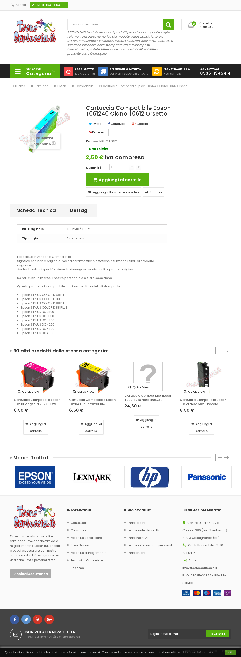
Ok (230, 652)
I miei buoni (136, 553)
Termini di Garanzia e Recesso (87, 564)
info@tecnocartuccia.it (199, 568)
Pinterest (99, 132)
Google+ (143, 123)
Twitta (96, 123)
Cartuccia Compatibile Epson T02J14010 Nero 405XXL (148, 398)
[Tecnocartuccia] (35, 30)
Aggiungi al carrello (38, 427)
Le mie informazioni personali (150, 545)
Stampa (156, 192)
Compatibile (84, 86)
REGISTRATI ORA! (49, 5)
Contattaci (79, 522)
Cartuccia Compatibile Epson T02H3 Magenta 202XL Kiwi (37, 402)
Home (20, 86)
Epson (61, 86)
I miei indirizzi (138, 538)
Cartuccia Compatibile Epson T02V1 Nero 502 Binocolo (203, 402)
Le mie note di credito (144, 530)
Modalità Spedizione (86, 538)
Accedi (21, 5)
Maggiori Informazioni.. (200, 652)
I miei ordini (136, 522)
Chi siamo (78, 530)
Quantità (94, 168)
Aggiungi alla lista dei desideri (116, 192)
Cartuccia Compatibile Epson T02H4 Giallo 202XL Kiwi (92, 402)
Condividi (117, 123)
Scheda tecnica (36, 210)
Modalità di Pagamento (89, 553)
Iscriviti (218, 634)
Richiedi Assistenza (30, 574)
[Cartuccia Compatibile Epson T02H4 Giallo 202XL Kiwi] (92, 378)
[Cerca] (168, 24)
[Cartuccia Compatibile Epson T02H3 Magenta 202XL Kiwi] (37, 378)
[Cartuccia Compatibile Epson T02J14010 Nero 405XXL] (148, 376)
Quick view (30, 391)
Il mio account (137, 510)
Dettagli (80, 210)
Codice (92, 141)
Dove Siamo (80, 545)
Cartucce (41, 86)
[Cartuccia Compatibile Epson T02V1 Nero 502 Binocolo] (203, 378)
